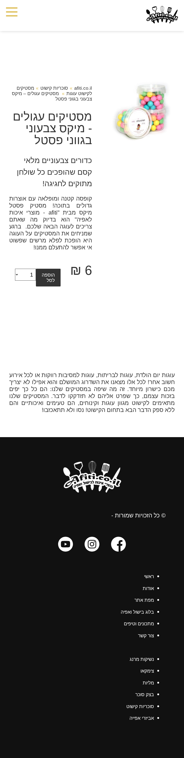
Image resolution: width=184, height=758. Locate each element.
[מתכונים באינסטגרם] (92, 545)
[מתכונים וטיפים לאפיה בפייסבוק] (118, 545)
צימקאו (147, 670)
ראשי (149, 576)
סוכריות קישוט (54, 88)
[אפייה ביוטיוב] (65, 545)
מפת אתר (144, 600)
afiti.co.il (83, 88)
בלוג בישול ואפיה (137, 612)
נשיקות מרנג (142, 659)
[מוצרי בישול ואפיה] (162, 21)
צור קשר (146, 635)
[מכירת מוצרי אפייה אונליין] (92, 490)
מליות (148, 682)
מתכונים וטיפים (139, 623)
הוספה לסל (48, 277)
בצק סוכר (144, 694)
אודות (148, 588)
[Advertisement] (92, 337)
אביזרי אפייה (141, 718)
